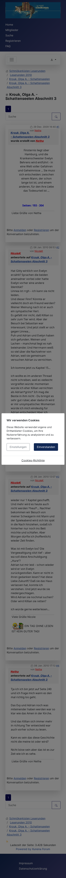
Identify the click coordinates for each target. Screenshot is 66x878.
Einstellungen (18, 447)
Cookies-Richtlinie (33, 460)
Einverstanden (46, 447)
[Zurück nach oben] (60, 871)
